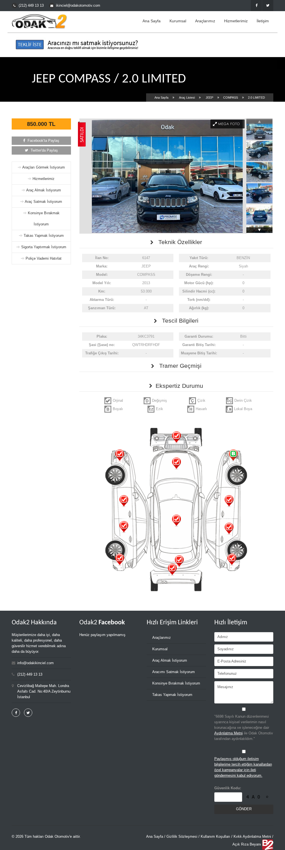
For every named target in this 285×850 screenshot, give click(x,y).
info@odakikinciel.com (35, 663)
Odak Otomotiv (57, 836)
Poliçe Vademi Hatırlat (44, 258)
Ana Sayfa (151, 21)
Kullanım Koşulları (215, 836)
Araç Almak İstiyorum (43, 190)
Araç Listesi (187, 97)
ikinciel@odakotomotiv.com (78, 5)
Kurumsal (177, 21)
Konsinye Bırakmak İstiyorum (176, 683)
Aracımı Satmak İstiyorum (173, 672)
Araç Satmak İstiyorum (43, 201)
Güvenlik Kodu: (227, 788)
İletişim (263, 21)
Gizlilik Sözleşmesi (181, 836)
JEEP (209, 97)
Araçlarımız (205, 21)
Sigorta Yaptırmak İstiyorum (43, 247)
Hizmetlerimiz (236, 21)
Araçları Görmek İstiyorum (43, 167)
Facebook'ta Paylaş (42, 140)
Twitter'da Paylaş (44, 150)
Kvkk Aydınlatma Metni (252, 836)
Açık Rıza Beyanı (246, 844)
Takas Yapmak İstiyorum (44, 235)
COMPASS (230, 97)
